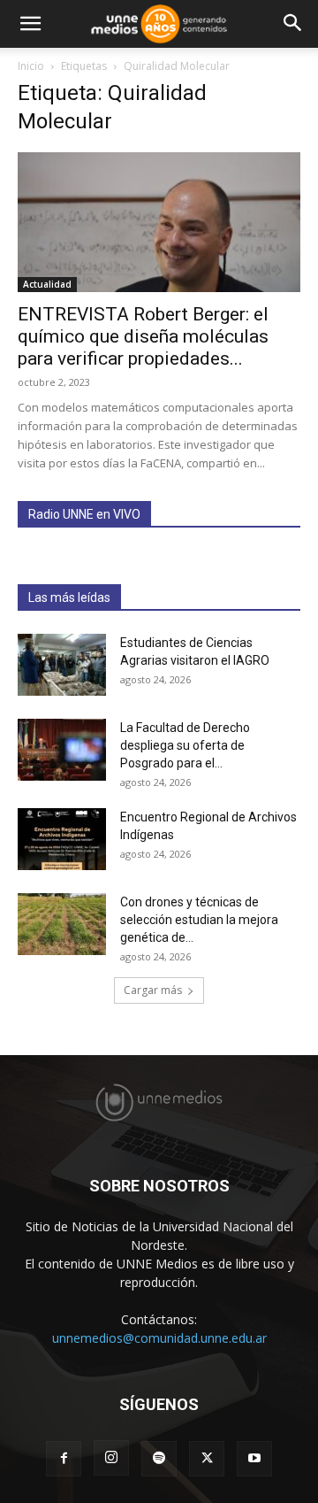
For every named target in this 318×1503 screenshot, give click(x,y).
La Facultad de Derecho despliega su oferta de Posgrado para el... (185, 745)
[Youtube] (254, 1458)
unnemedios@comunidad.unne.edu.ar (159, 1338)
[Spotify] (159, 1458)
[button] (30, 24)
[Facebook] (63, 1458)
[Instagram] (111, 1458)
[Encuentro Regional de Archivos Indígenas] (62, 839)
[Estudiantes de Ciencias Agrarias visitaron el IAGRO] (62, 665)
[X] (206, 1458)
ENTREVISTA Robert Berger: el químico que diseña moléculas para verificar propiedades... (143, 336)
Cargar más (153, 990)
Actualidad (47, 284)
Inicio (31, 65)
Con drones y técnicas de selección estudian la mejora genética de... (199, 919)
